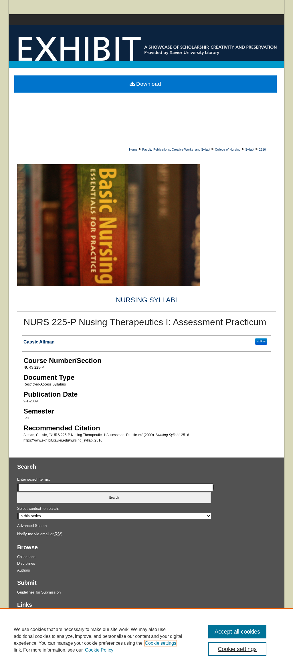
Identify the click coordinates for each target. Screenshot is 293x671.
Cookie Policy (99, 650)
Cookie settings (160, 643)
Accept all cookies (237, 631)
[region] (146, 639)
